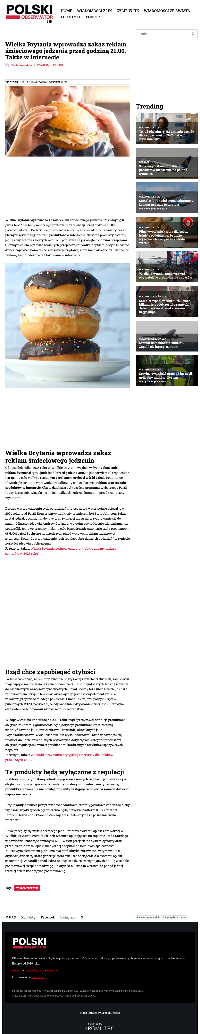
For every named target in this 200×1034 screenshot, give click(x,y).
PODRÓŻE (94, 16)
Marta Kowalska (22, 65)
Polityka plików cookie (174, 917)
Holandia (52, 970)
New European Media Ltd (55, 991)
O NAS (11, 917)
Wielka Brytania (35, 970)
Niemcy (17, 970)
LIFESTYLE (71, 16)
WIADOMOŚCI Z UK (94, 10)
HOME (66, 10)
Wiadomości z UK (27, 888)
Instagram (68, 917)
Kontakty (28, 917)
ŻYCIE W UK (128, 10)
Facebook (48, 917)
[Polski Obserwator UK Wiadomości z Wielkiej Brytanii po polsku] (29, 14)
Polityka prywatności (148, 917)
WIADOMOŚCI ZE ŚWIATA (167, 10)
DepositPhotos (110, 1012)
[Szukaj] (193, 33)
